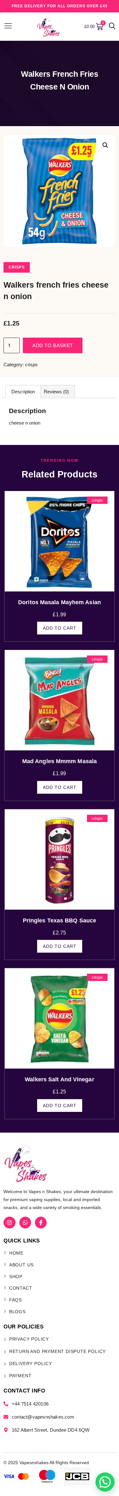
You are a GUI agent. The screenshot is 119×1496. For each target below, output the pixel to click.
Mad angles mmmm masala (59, 761)
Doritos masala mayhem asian (59, 602)
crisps (17, 267)
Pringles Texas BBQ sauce (59, 920)
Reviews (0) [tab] (56, 391)
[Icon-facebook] (41, 1222)
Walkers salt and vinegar (59, 1079)
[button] (112, 26)
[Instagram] (9, 1222)
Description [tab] (23, 391)
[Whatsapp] (25, 1222)
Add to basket (52, 345)
